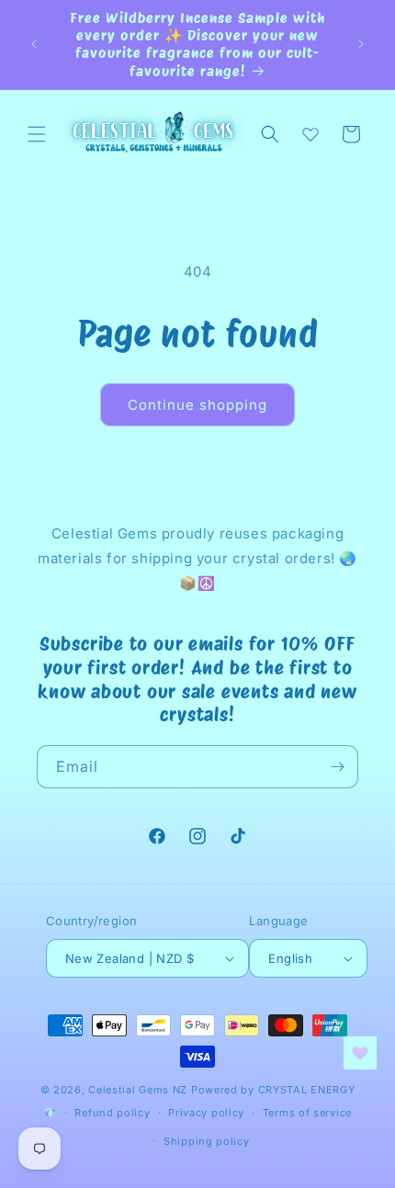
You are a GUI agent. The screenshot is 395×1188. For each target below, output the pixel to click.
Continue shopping (197, 404)
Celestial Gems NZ (137, 1089)
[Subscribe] (337, 766)
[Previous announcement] (34, 44)
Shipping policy (207, 1141)
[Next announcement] (361, 44)
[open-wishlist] (360, 1052)
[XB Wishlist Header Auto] (310, 134)
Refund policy (112, 1112)
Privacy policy (206, 1112)
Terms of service (307, 1112)
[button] (37, 134)
